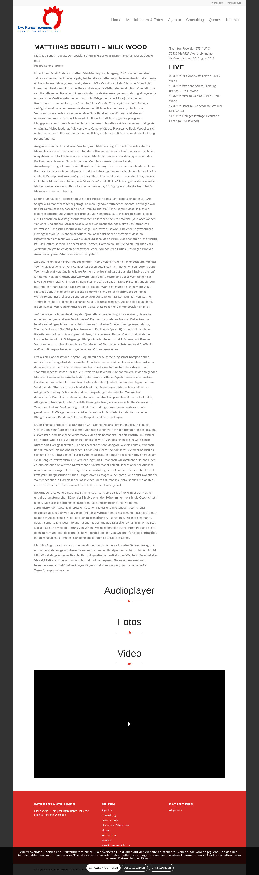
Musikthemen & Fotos (116, 845)
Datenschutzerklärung (134, 858)
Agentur (106, 810)
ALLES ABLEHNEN (134, 868)
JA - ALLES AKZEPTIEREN (103, 868)
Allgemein (175, 810)
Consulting (108, 815)
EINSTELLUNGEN (161, 868)
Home (105, 830)
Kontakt (106, 840)
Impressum (217, 3)
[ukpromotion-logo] (41, 20)
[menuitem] (217, 3)
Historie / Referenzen (115, 825)
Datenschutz (234, 3)
